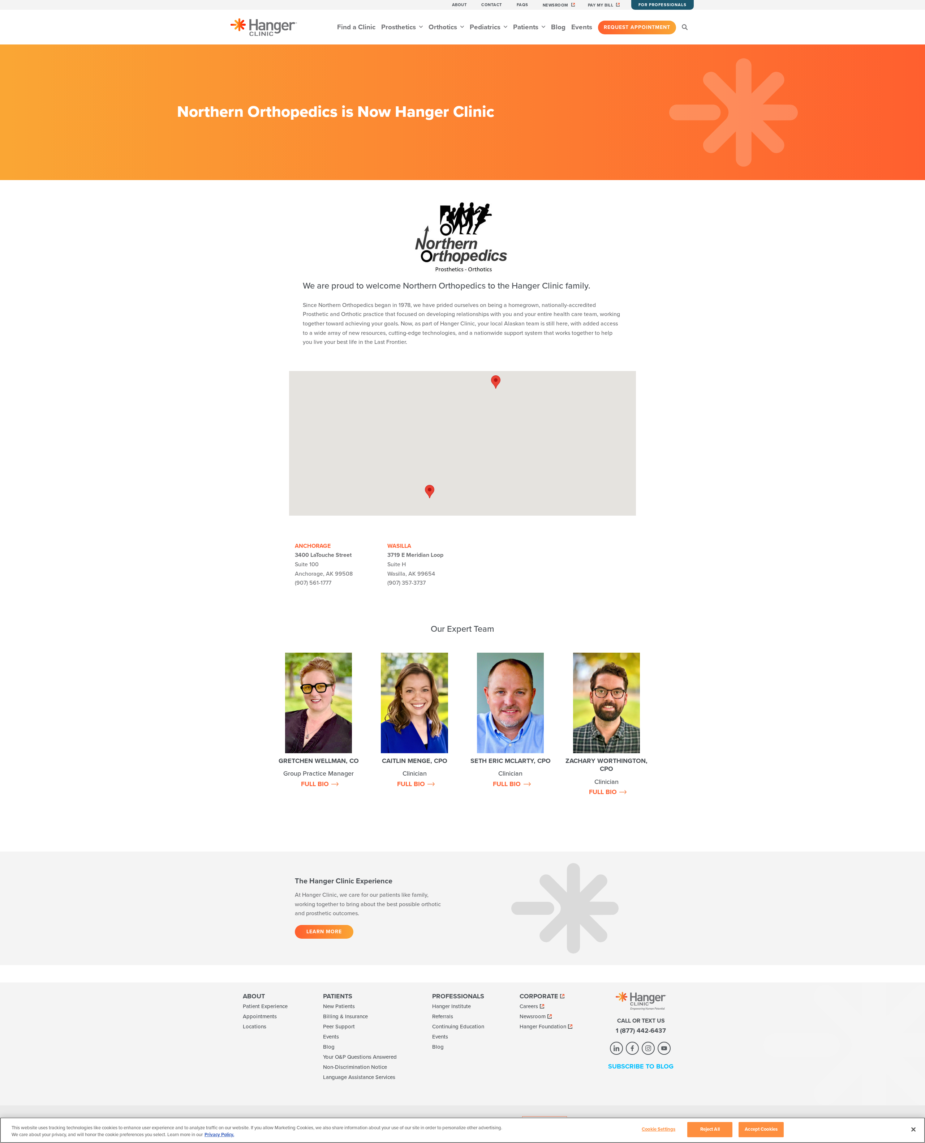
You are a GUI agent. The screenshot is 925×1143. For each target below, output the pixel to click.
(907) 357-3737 (406, 583)
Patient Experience (265, 1006)
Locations (254, 1026)
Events (581, 27)
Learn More (324, 932)
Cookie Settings (658, 1129)
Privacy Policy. (219, 1135)
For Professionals (662, 5)
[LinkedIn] (616, 1048)
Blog (558, 27)
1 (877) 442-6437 (641, 1031)
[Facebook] (632, 1048)
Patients (526, 27)
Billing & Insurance (345, 1016)
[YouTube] (664, 1048)
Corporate (539, 996)
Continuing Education (458, 1026)
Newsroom (555, 5)
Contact (491, 5)
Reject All (710, 1129)
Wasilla (399, 546)
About (459, 5)
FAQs (522, 5)
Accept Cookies (761, 1129)
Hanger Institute (451, 1006)
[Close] (913, 1129)
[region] (462, 1130)
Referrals (442, 1016)
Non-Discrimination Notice (355, 1067)
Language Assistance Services (359, 1077)
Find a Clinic (356, 27)
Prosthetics (399, 27)
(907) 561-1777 (313, 583)
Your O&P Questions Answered (360, 1057)
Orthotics (444, 27)
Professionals (458, 996)
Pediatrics (486, 27)
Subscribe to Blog (641, 1066)
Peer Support (339, 1026)
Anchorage (313, 546)
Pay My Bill (601, 5)
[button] (429, 491)
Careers (529, 1006)
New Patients (339, 1006)
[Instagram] (648, 1048)
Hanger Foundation (543, 1026)
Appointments (260, 1016)
